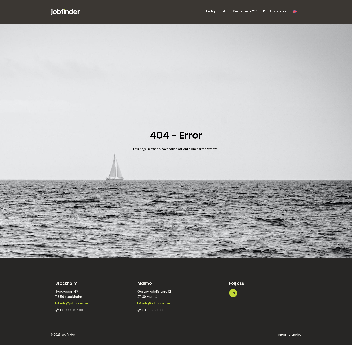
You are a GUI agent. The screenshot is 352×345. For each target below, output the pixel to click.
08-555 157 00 (71, 310)
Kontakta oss (274, 11)
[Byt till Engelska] (295, 12)
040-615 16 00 (153, 310)
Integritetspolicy (289, 335)
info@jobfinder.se (74, 303)
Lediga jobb (216, 11)
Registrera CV (245, 11)
